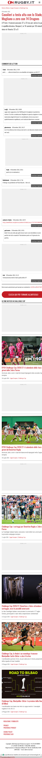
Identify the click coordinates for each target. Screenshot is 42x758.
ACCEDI (32, 287)
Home (3, 8)
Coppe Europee (14, 8)
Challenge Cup (24, 8)
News (7, 8)
